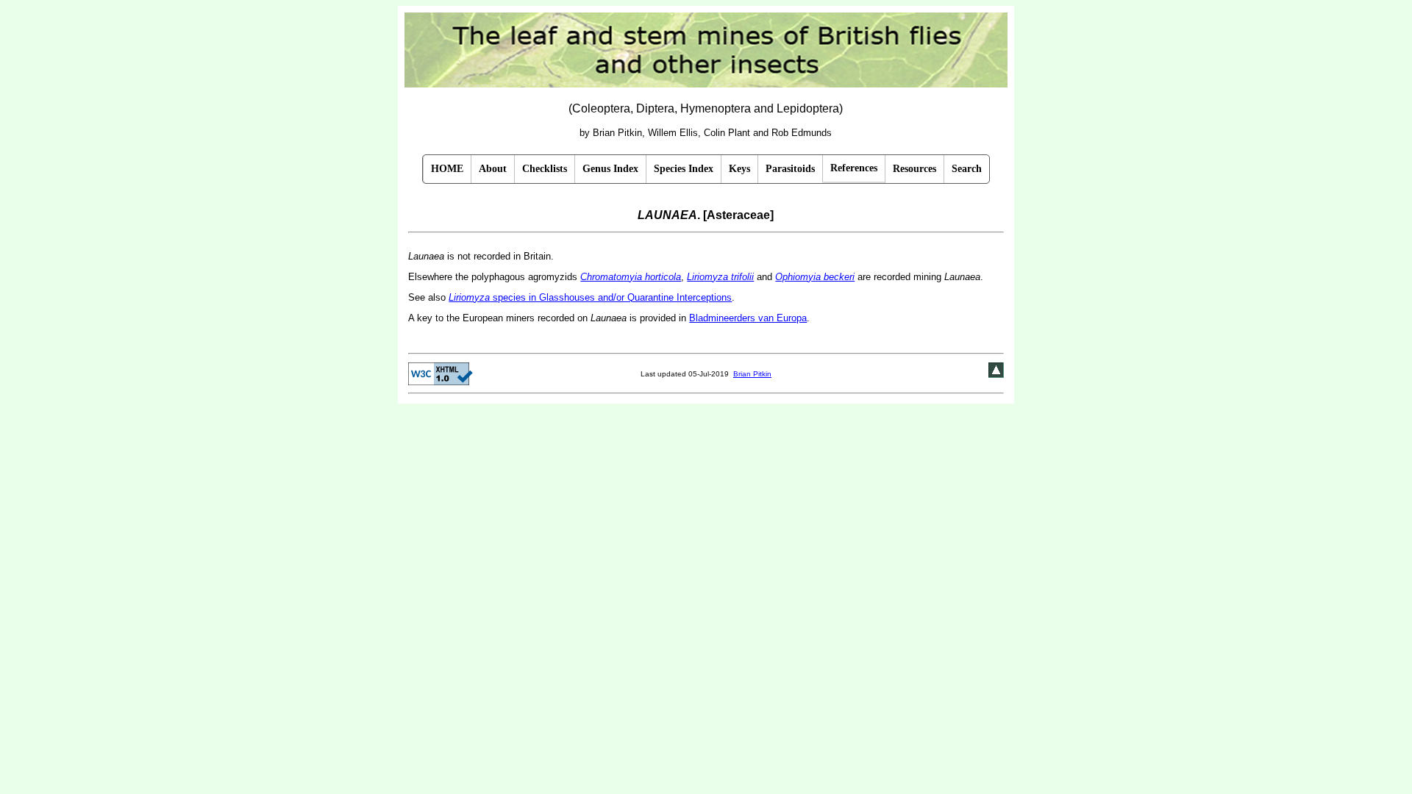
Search (967, 168)
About (493, 168)
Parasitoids (790, 168)
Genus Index (610, 168)
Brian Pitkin (752, 374)
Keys (739, 168)
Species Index (683, 168)
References (853, 168)
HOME (447, 168)
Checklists (544, 168)
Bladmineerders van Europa (748, 317)
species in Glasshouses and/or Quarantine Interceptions (590, 297)
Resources (914, 168)
